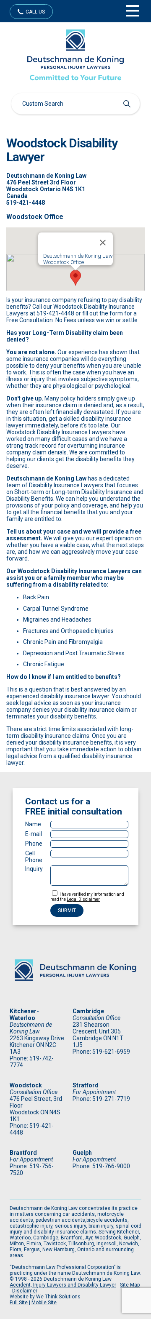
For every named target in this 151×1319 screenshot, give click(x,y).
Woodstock (26, 1085)
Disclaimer (24, 1291)
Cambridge (88, 1011)
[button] (75, 278)
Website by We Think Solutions (45, 1297)
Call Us (35, 12)
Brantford (23, 1152)
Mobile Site (44, 1303)
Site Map (130, 1285)
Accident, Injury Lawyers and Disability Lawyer (63, 1285)
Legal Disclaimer (83, 899)
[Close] (103, 242)
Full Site (19, 1303)
